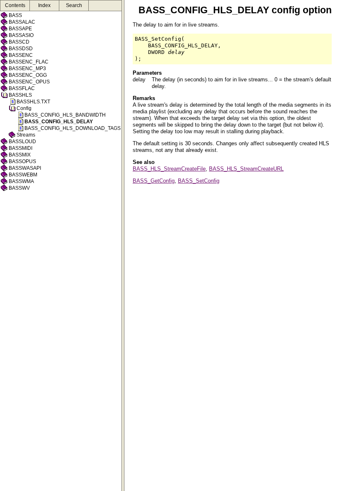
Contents (15, 5)
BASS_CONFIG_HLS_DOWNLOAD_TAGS (72, 128)
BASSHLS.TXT (33, 102)
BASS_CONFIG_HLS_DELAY (58, 122)
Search (74, 5)
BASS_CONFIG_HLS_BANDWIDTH (65, 115)
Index (44, 5)
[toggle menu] (123, 245)
